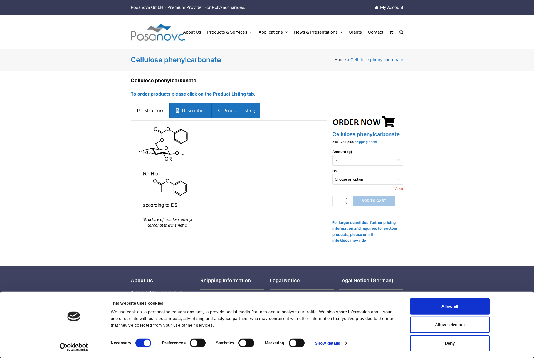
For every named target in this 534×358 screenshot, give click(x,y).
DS (334, 171)
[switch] (198, 343)
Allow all (449, 306)
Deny (450, 343)
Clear (399, 189)
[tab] (150, 110)
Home (340, 59)
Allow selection (450, 324)
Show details (327, 343)
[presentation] (150, 110)
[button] (391, 32)
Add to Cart (374, 201)
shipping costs (366, 142)
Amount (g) (342, 151)
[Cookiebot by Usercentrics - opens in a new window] (74, 347)
